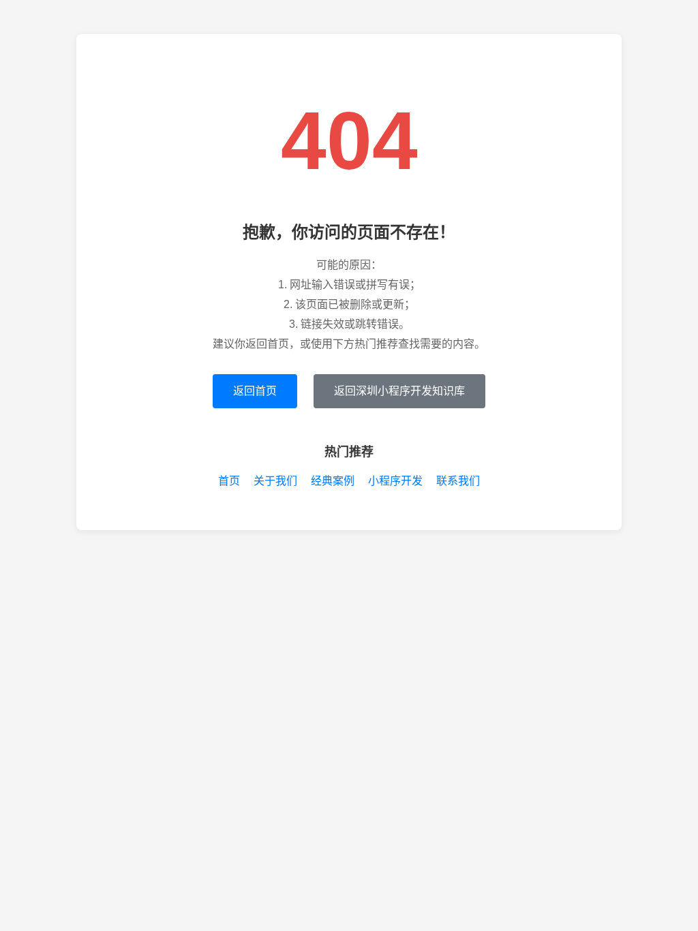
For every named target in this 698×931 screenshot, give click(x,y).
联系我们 (458, 481)
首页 (229, 481)
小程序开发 (395, 481)
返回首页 (255, 391)
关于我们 (275, 481)
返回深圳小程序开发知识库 (399, 391)
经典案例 (332, 481)
